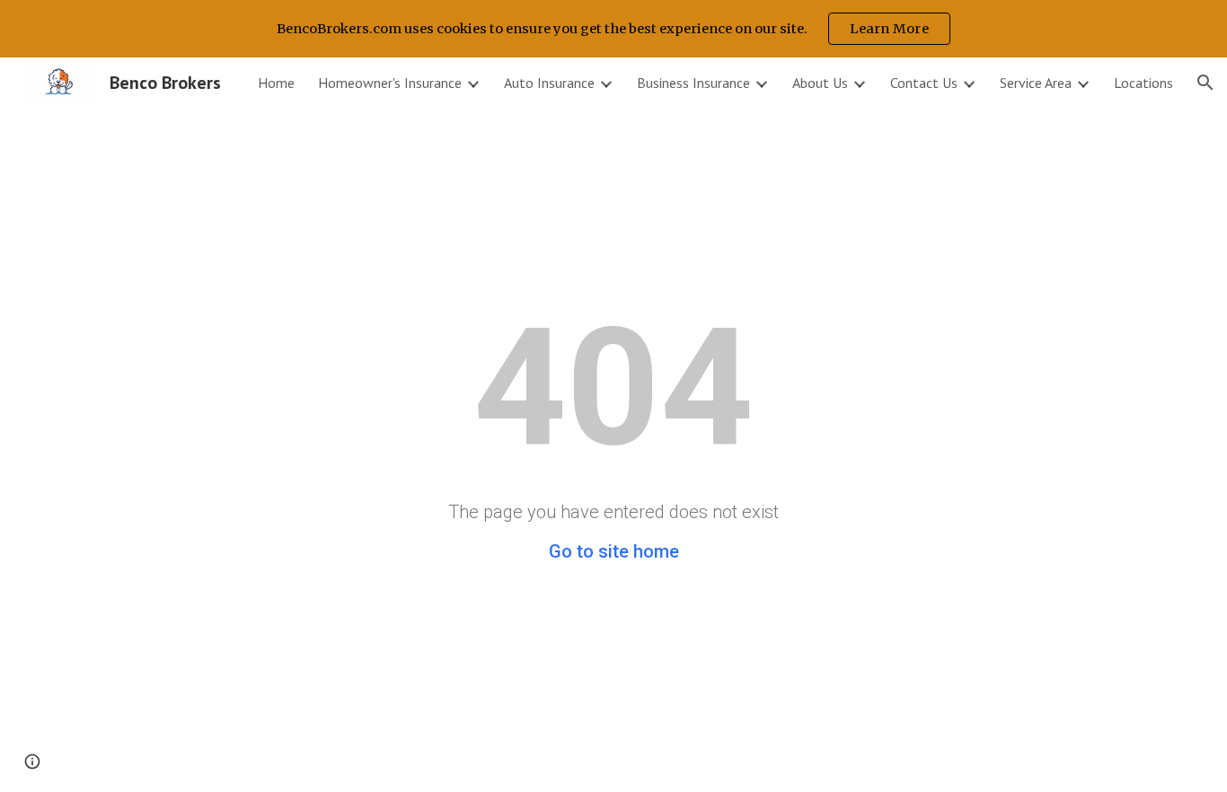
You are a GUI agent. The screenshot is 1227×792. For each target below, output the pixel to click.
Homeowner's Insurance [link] (390, 83)
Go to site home (614, 551)
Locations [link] (1143, 83)
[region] (613, 28)
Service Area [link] (1036, 83)
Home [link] (276, 83)
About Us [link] (820, 83)
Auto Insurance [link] (549, 83)
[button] (1205, 82)
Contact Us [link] (924, 83)
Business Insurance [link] (693, 83)
